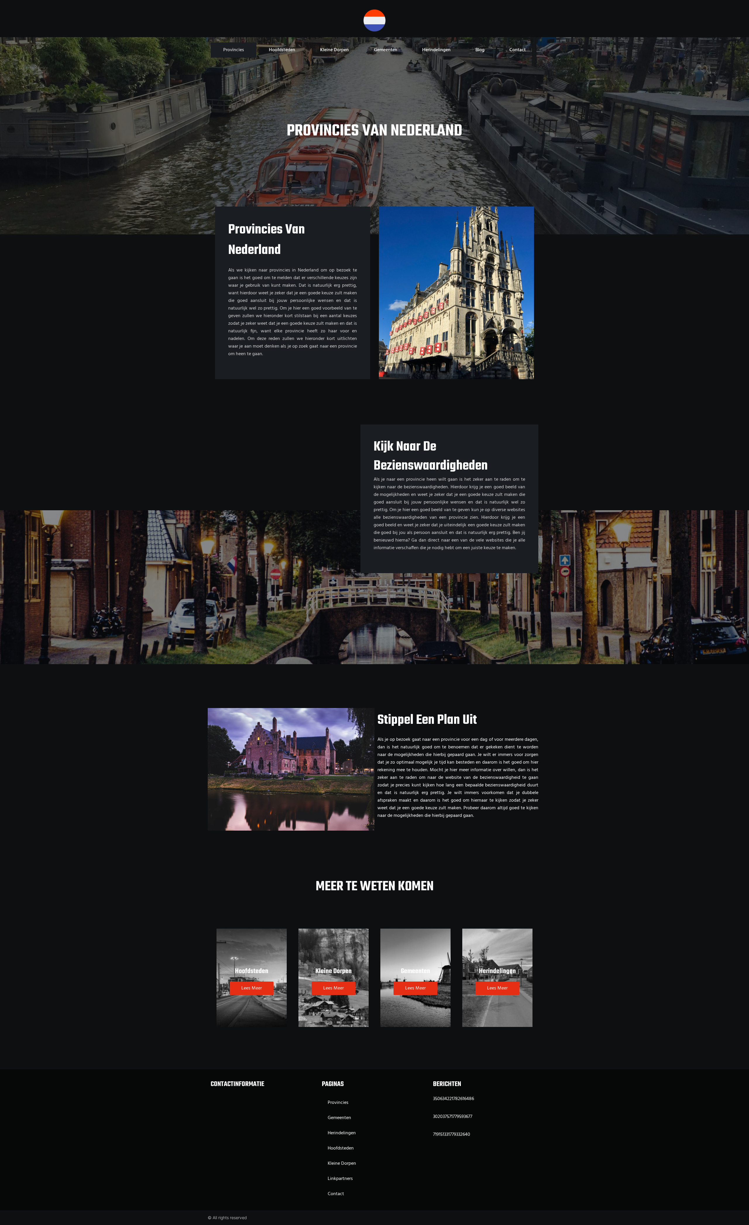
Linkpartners (340, 1179)
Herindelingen (436, 50)
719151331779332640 (451, 1134)
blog (480, 50)
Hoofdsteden (282, 50)
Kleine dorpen (334, 50)
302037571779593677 (452, 1117)
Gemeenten (385, 50)
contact (517, 50)
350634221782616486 (453, 1099)
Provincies (233, 50)
